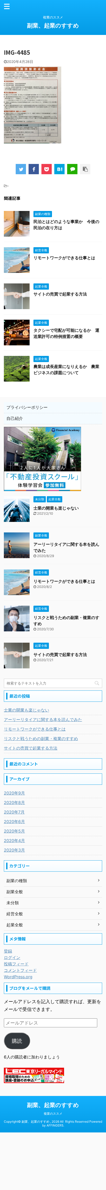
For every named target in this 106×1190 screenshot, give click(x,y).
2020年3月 (14, 850)
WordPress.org (18, 976)
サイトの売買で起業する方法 (60, 294)
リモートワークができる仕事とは (64, 257)
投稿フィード (16, 963)
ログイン (12, 957)
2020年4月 (14, 840)
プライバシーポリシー (27, 407)
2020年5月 (14, 831)
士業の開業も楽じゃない (56, 508)
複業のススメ (53, 1113)
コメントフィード (20, 970)
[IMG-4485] (59, 169)
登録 (8, 951)
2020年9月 (14, 793)
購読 (17, 1041)
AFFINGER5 (55, 1125)
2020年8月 (14, 802)
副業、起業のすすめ (53, 25)
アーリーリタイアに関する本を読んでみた (43, 719)
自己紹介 (14, 418)
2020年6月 (14, 821)
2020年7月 (14, 812)
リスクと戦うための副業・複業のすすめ (41, 738)
